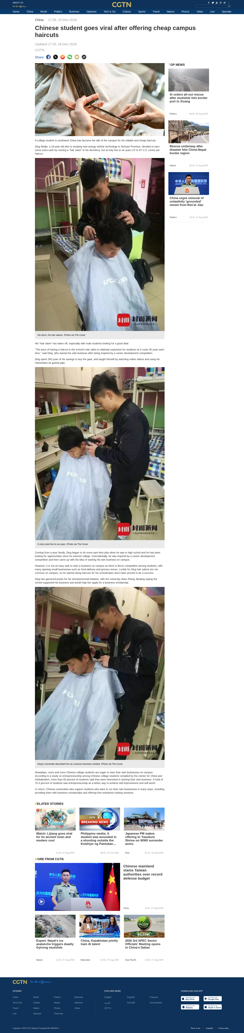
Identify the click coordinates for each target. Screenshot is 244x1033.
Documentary (156, 1003)
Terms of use (196, 1028)
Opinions (91, 11)
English (107, 997)
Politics (58, 11)
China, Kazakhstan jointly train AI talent (99, 942)
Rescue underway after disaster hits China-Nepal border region (188, 150)
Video (200, 11)
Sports (142, 11)
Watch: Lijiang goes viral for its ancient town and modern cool (54, 837)
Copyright (209, 1028)
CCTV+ (107, 1008)
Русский (131, 1003)
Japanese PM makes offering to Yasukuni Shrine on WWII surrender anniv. (144, 839)
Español (131, 997)
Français (154, 997)
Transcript (58, 1014)
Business (74, 11)
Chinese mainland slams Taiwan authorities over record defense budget (142, 872)
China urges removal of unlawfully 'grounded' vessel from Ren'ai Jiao (187, 201)
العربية (107, 1003)
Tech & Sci (110, 11)
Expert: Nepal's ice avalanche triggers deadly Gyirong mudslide (55, 944)
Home (16, 11)
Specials (226, 11)
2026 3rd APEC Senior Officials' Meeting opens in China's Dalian (142, 944)
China (30, 11)
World (43, 11)
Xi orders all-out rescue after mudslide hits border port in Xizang (188, 98)
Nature (170, 11)
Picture (185, 11)
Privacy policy (223, 1028)
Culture (127, 11)
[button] (38, 827)
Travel (156, 11)
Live (212, 11)
